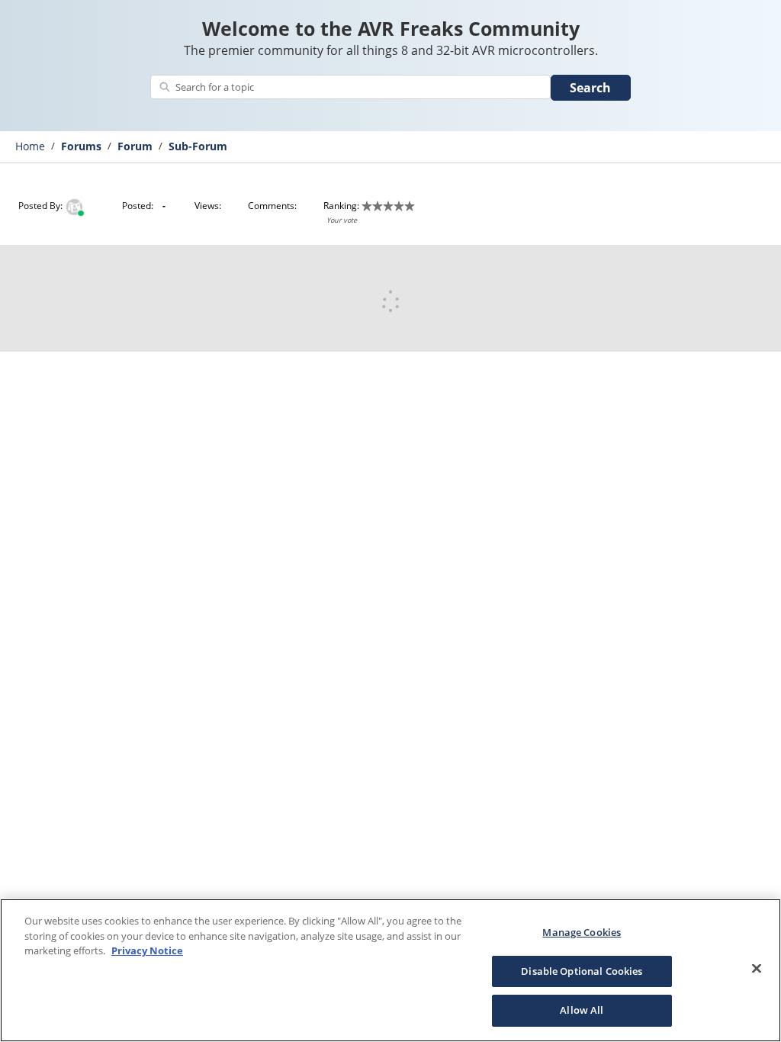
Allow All (581, 1010)
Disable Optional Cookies (581, 971)
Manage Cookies (581, 932)
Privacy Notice (147, 950)
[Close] (756, 969)
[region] (390, 970)
